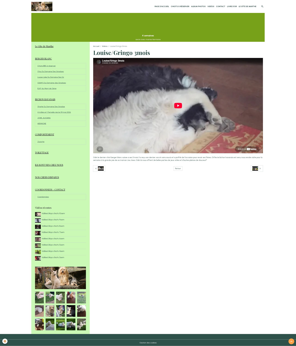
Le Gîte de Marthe (247, 6)
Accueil (96, 46)
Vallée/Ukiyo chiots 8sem (53, 226)
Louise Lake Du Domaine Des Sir (50, 77)
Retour (178, 168)
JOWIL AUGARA (44, 118)
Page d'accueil (162, 6)
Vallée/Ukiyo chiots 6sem (53, 238)
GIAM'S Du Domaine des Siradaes (51, 83)
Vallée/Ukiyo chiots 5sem (53, 245)
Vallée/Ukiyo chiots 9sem (53, 219)
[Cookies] (5, 341)
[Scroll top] (291, 341)
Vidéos (210, 6)
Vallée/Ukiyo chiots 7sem (53, 232)
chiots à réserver (180, 6)
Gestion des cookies (148, 343)
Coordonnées (43, 197)
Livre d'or (232, 6)
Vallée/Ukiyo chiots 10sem (53, 213)
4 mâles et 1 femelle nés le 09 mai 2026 (54, 112)
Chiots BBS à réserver (46, 66)
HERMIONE (41, 123)
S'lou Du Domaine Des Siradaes (50, 71)
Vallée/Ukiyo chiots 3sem (53, 257)
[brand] (42, 6)
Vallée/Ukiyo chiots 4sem (53, 251)
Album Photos (198, 6)
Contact (220, 6)
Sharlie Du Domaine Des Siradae (51, 106)
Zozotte (40, 142)
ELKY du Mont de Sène (46, 88)
